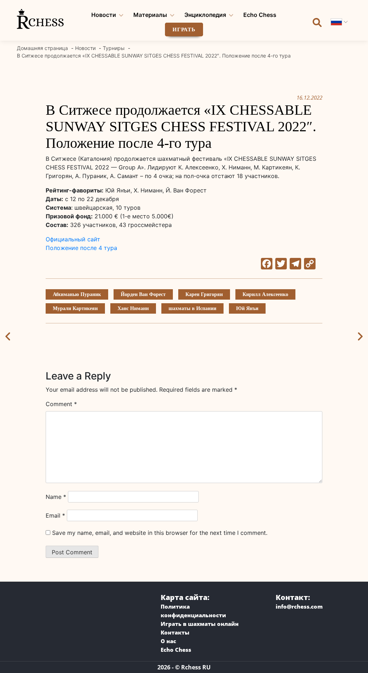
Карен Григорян (204, 294)
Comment (61, 404)
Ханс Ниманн (133, 308)
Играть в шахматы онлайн (200, 623)
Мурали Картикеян (75, 308)
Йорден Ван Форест (143, 294)
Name (56, 496)
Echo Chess (259, 14)
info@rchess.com (299, 606)
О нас (168, 641)
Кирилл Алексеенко (265, 294)
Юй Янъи (247, 308)
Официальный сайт (73, 239)
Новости (103, 14)
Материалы (150, 14)
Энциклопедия (205, 14)
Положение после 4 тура (81, 247)
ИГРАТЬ (184, 29)
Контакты (175, 632)
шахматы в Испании (192, 308)
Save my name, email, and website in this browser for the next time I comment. (159, 532)
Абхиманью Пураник (77, 294)
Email (55, 515)
